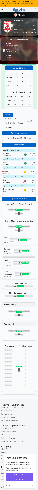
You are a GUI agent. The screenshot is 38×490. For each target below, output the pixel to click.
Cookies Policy (23, 468)
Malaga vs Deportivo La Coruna (12, 407)
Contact (4, 452)
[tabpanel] (19, 263)
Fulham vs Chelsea (8, 417)
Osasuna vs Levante (8, 411)
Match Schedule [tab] (11, 119)
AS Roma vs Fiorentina (9, 421)
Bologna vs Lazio (7, 414)
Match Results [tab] (10, 123)
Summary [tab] (8, 115)
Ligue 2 (30, 121)
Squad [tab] (20, 123)
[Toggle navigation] (2, 9)
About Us (4, 449)
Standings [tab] (8, 127)
